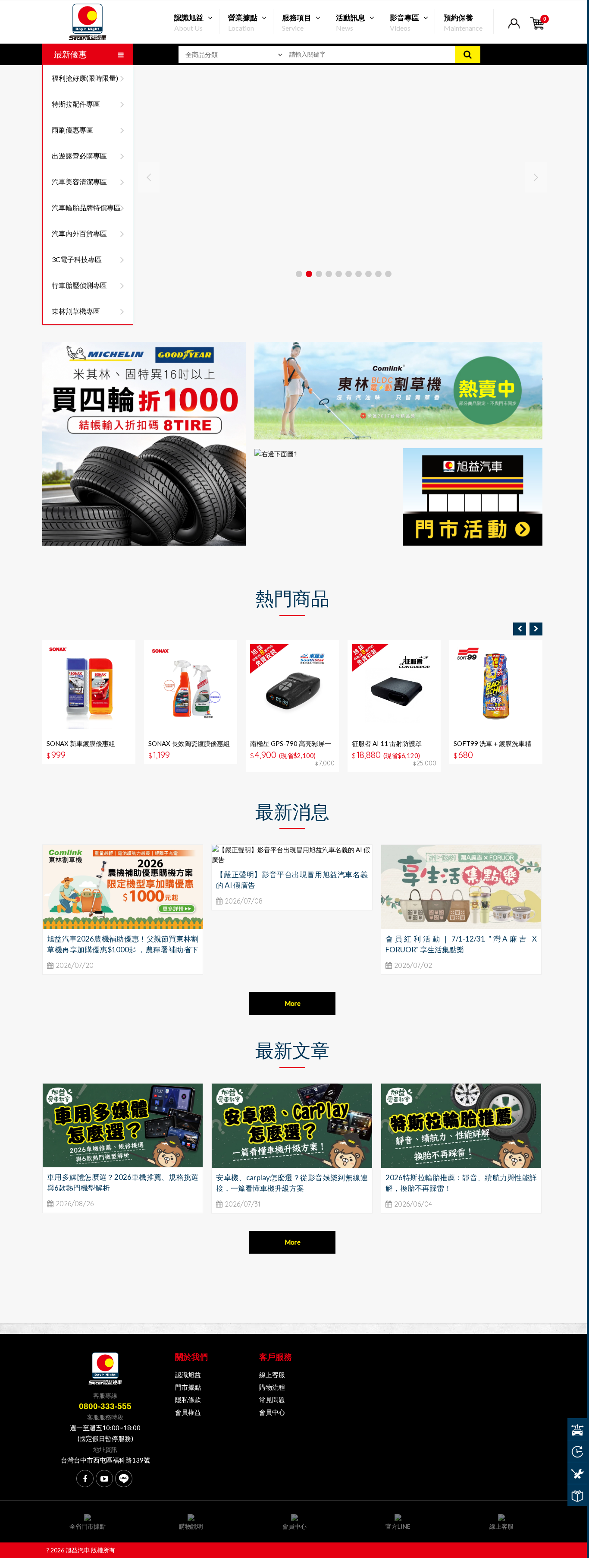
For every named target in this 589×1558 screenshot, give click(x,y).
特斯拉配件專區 (76, 104)
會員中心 (272, 1412)
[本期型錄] (577, 1495)
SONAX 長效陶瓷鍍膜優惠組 (189, 743)
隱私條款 (188, 1399)
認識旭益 (188, 1374)
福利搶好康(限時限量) (85, 78)
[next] (535, 629)
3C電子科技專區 (77, 259)
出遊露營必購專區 (79, 156)
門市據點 (188, 1387)
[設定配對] (577, 1429)
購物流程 (272, 1387)
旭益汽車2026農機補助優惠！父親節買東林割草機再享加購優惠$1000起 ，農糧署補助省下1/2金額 (122, 949)
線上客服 (272, 1374)
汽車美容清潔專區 (79, 181)
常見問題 (272, 1399)
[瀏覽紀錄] (577, 1451)
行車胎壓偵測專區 (79, 285)
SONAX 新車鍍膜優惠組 (81, 743)
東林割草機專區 (76, 311)
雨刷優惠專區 (72, 130)
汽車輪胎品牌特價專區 (86, 207)
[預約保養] (577, 1473)
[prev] (519, 629)
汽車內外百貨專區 (79, 233)
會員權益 (188, 1412)
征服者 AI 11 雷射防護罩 (387, 743)
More (293, 1003)
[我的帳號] (513, 28)
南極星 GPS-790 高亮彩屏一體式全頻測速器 (290, 747)
